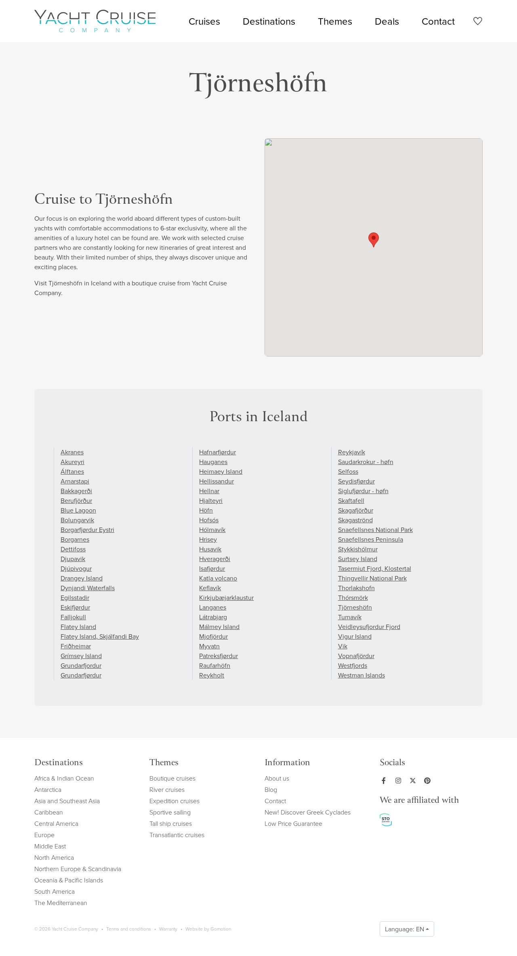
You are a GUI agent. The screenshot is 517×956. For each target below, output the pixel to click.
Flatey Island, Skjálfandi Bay (100, 636)
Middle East (50, 846)
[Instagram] (400, 780)
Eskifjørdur (75, 607)
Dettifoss (73, 548)
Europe (44, 834)
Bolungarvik (77, 519)
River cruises (167, 789)
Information (287, 763)
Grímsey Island (81, 655)
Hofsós (209, 519)
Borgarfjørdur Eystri (87, 529)
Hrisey (208, 539)
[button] (373, 239)
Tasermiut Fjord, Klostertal (374, 568)
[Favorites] (478, 22)
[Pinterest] (429, 780)
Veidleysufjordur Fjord (369, 626)
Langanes (212, 607)
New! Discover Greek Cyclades (308, 812)
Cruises (204, 21)
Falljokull (73, 616)
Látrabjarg (213, 616)
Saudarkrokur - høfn (365, 461)
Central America (56, 823)
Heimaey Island (220, 471)
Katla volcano (218, 578)
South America (54, 891)
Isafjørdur (212, 568)
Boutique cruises (172, 778)
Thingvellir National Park (372, 578)
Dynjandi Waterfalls (88, 587)
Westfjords (352, 665)
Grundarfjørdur (81, 675)
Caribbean (48, 812)
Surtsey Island (357, 558)
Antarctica (47, 789)
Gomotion (220, 928)
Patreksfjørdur (218, 655)
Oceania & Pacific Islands (68, 880)
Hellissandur (216, 481)
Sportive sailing (170, 812)
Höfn (206, 510)
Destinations (269, 21)
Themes (335, 21)
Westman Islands (361, 675)
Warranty (168, 928)
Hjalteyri (211, 500)
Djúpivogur (76, 568)
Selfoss (348, 471)
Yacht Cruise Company (95, 21)
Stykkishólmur (358, 548)
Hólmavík (212, 529)
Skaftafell (351, 500)
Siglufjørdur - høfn (363, 490)
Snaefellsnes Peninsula (370, 539)
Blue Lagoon (78, 510)
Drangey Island (82, 578)
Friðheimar (76, 646)
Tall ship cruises (170, 823)
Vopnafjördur (356, 655)
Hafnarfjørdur (217, 451)
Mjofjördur (213, 636)
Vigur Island (355, 636)
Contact (438, 21)
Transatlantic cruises (176, 834)
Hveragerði (214, 558)
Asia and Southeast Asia (67, 800)
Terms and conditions (128, 928)
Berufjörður (76, 500)
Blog (271, 789)
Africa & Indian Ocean (64, 778)
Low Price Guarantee (293, 823)
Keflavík (210, 587)
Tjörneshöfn (355, 607)
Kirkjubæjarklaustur (226, 597)
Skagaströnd (355, 519)
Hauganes (213, 461)
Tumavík (349, 616)
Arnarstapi (75, 481)
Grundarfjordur (81, 665)
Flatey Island (78, 626)
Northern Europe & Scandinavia (77, 868)
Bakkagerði (76, 490)
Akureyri (72, 461)
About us (277, 778)
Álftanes (72, 471)
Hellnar (209, 490)
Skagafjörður (355, 510)
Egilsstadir (75, 597)
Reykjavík (351, 451)
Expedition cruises (174, 800)
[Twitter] (414, 780)
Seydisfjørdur (356, 481)
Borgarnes (75, 539)
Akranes (72, 451)
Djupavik (73, 558)
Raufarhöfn (214, 665)
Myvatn (209, 646)
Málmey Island (219, 626)
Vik (342, 646)
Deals (387, 21)
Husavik (210, 548)
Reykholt (211, 675)
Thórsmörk (353, 597)
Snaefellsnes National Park (375, 529)
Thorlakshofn (356, 587)
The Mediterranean (60, 902)
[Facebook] (385, 780)
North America (54, 857)
